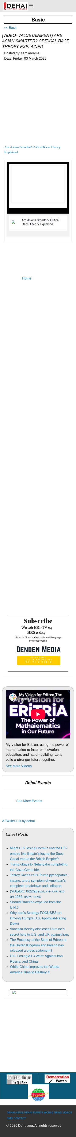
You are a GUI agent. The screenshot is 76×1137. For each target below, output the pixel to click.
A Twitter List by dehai (18, 821)
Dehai (28, 1112)
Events (38, 1112)
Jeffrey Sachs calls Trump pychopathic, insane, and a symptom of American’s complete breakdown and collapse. (39, 880)
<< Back (10, 27)
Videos (67, 1112)
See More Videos (19, 766)
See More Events (29, 801)
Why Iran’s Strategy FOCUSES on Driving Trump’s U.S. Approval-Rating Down (38, 918)
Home (26, 278)
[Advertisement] (38, 105)
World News (53, 1112)
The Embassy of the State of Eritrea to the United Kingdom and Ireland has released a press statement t (38, 945)
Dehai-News (15, 1112)
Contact (20, 1118)
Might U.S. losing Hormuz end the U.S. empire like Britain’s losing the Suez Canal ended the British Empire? (39, 853)
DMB (10, 1118)
